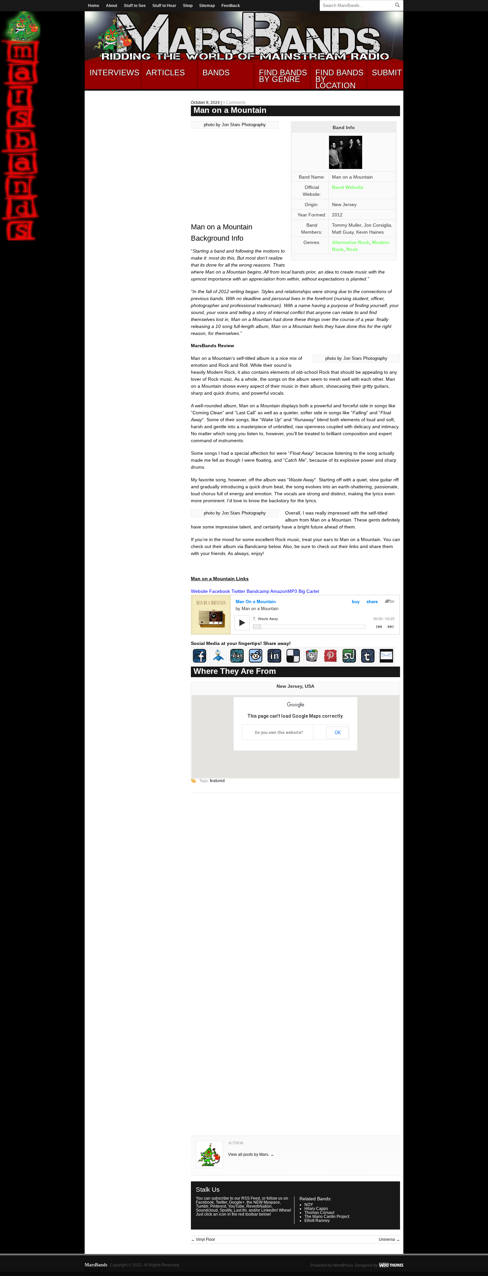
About (111, 5)
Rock (352, 249)
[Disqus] (295, 883)
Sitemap (207, 5)
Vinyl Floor (203, 1239)
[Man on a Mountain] (345, 168)
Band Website (348, 187)
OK (338, 732)
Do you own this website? (279, 732)
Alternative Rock (350, 242)
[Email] (386, 663)
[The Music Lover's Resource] (244, 59)
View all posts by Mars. (251, 1154)
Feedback (230, 5)
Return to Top (97, 1269)
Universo (389, 1239)
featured (217, 780)
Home (93, 5)
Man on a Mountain (230, 110)
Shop (188, 5)
